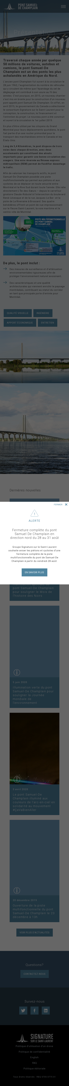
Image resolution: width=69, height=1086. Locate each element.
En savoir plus (34, 572)
